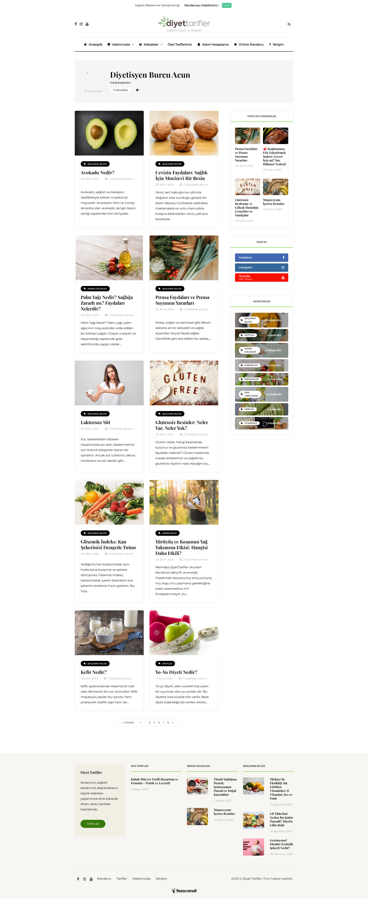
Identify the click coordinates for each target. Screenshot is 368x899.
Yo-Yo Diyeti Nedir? (176, 672)
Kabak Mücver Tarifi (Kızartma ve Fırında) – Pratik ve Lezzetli (154, 781)
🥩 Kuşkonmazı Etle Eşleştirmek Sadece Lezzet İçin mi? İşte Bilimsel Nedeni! (274, 156)
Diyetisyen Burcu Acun (150, 74)
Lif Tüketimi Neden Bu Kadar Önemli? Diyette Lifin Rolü (281, 819)
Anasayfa (95, 44)
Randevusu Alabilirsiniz (201, 5)
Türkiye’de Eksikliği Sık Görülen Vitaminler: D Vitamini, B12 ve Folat (281, 788)
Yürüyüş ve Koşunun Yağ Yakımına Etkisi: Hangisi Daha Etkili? (181, 547)
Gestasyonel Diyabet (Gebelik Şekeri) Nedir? (281, 844)
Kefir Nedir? (94, 672)
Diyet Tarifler (252, 878)
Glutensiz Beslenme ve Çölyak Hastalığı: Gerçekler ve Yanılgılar (247, 207)
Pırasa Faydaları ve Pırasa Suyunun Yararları (182, 300)
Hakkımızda (121, 44)
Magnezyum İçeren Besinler (273, 202)
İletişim (278, 44)
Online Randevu (251, 44)
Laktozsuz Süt (95, 422)
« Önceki (128, 722)
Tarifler (92, 824)
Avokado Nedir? (97, 172)
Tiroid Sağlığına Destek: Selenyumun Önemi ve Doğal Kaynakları (225, 786)
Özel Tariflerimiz (180, 44)
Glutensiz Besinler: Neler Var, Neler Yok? (181, 425)
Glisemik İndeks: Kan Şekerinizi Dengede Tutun (108, 544)
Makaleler (151, 44)
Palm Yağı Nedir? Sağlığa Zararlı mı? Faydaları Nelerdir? (107, 303)
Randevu (104, 878)
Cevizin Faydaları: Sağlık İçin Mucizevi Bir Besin (181, 175)
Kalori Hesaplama (215, 44)
